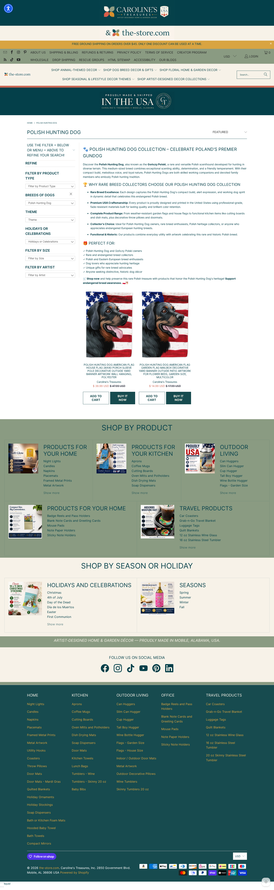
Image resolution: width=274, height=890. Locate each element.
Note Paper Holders (61, 530)
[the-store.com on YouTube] (18, 60)
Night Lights (52, 461)
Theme (31, 212)
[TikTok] (131, 668)
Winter (184, 602)
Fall (181, 607)
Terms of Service (159, 52)
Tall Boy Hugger (231, 476)
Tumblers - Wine (83, 774)
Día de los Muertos (60, 607)
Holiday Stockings (40, 804)
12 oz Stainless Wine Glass (198, 535)
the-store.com (49, 868)
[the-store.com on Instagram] (18, 52)
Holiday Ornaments (40, 797)
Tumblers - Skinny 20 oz (89, 781)
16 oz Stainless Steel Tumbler (200, 540)
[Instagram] (118, 668)
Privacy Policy (129, 52)
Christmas (54, 592)
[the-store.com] (17, 75)
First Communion (59, 617)
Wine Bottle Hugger (234, 480)
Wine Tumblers (126, 781)
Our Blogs (167, 60)
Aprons (137, 461)
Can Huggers (229, 461)
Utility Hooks (36, 750)
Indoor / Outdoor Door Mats (136, 758)
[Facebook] (105, 668)
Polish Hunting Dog (39, 202)
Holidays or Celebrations (38, 231)
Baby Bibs (79, 789)
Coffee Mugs (141, 466)
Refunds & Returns (97, 52)
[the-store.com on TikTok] (12, 60)
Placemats (50, 476)
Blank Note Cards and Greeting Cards (73, 520)
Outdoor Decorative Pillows (135, 774)
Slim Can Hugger (232, 466)
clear (71, 194)
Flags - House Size (129, 750)
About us (38, 52)
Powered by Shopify (74, 872)
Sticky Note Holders (61, 535)
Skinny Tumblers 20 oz (132, 789)
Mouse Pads (55, 525)
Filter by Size (37, 250)
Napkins (49, 471)
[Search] (265, 75)
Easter (51, 612)
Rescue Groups (91, 60)
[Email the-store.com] (5, 52)
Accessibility (144, 60)
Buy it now (123, 397)
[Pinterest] (156, 668)
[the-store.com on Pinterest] (25, 52)
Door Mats (34, 774)
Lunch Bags (80, 766)
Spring (184, 592)
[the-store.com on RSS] (5, 60)
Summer (185, 597)
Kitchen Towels (82, 758)
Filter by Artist (40, 267)
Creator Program (192, 52)
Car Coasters (188, 516)
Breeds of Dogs (40, 195)
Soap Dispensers (143, 485)
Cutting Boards (142, 471)
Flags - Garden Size (234, 485)
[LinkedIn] (169, 668)
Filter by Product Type (42, 175)
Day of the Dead (58, 602)
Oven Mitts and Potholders (150, 476)
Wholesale (39, 60)
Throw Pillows (37, 766)
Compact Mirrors (39, 843)
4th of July (54, 597)
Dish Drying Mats (144, 480)
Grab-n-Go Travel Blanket (197, 520)
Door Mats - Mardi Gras (44, 781)
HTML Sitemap (119, 60)
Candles (49, 466)
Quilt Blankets (189, 530)
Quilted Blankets (38, 789)
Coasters (33, 758)
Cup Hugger (228, 471)
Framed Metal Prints (57, 480)
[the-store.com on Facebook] (12, 52)
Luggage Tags (189, 525)
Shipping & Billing (63, 52)
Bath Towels (35, 836)
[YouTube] (143, 668)
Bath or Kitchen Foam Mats (46, 820)
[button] (76, 70)
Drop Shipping (63, 60)
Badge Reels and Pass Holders (68, 516)
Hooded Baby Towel (41, 828)
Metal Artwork (53, 485)
